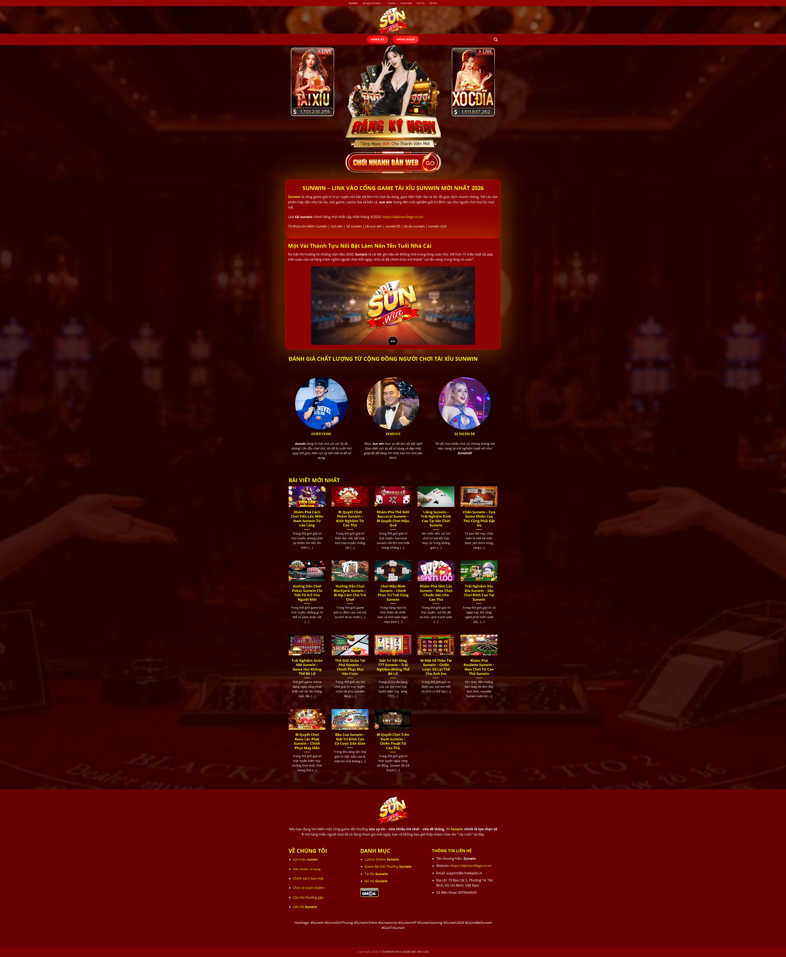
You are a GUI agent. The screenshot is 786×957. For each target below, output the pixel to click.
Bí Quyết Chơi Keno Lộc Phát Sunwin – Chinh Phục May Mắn (307, 741)
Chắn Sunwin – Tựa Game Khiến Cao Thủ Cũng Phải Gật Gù (479, 518)
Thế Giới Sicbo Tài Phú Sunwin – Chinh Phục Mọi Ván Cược (350, 667)
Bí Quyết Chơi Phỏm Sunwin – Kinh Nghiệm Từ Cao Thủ (350, 518)
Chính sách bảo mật (308, 878)
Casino (392, 3)
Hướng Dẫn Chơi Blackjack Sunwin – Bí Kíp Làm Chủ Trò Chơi (350, 593)
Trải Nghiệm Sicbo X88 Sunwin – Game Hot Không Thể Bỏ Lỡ (307, 667)
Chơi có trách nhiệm (308, 888)
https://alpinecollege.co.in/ (402, 217)
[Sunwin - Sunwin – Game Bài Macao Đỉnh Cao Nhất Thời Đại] (393, 20)
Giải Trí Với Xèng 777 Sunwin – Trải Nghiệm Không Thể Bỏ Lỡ (393, 667)
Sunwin (353, 3)
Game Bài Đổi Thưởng (388, 866)
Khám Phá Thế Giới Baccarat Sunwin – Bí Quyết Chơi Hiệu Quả (393, 518)
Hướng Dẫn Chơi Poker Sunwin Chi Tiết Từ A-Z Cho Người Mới (307, 593)
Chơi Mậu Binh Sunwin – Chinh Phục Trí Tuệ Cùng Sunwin (393, 593)
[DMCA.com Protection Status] (369, 892)
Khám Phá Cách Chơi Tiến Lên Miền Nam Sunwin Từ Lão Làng (307, 518)
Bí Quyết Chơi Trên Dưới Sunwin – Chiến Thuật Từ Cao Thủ (393, 741)
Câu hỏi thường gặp (308, 897)
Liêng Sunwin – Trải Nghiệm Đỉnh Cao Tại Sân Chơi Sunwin (436, 518)
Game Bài (406, 3)
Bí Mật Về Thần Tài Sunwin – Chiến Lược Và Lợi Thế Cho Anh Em (436, 667)
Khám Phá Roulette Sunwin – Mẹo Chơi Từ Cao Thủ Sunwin (479, 667)
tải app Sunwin (372, 3)
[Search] (495, 39)
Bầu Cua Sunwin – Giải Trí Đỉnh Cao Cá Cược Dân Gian (350, 739)
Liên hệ (305, 907)
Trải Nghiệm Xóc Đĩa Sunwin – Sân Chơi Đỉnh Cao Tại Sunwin (479, 593)
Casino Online (382, 859)
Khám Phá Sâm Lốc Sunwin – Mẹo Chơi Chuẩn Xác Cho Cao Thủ (436, 593)
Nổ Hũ (421, 3)
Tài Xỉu (433, 3)
